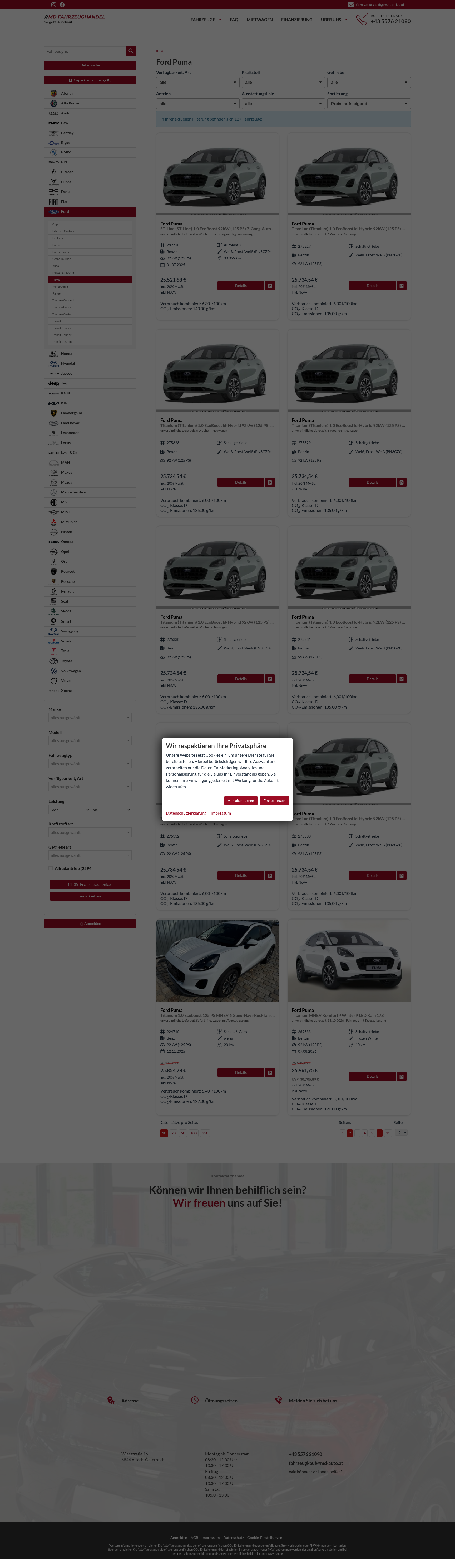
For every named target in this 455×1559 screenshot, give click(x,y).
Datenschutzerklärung (186, 812)
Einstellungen (275, 800)
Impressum (221, 812)
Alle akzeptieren (241, 800)
